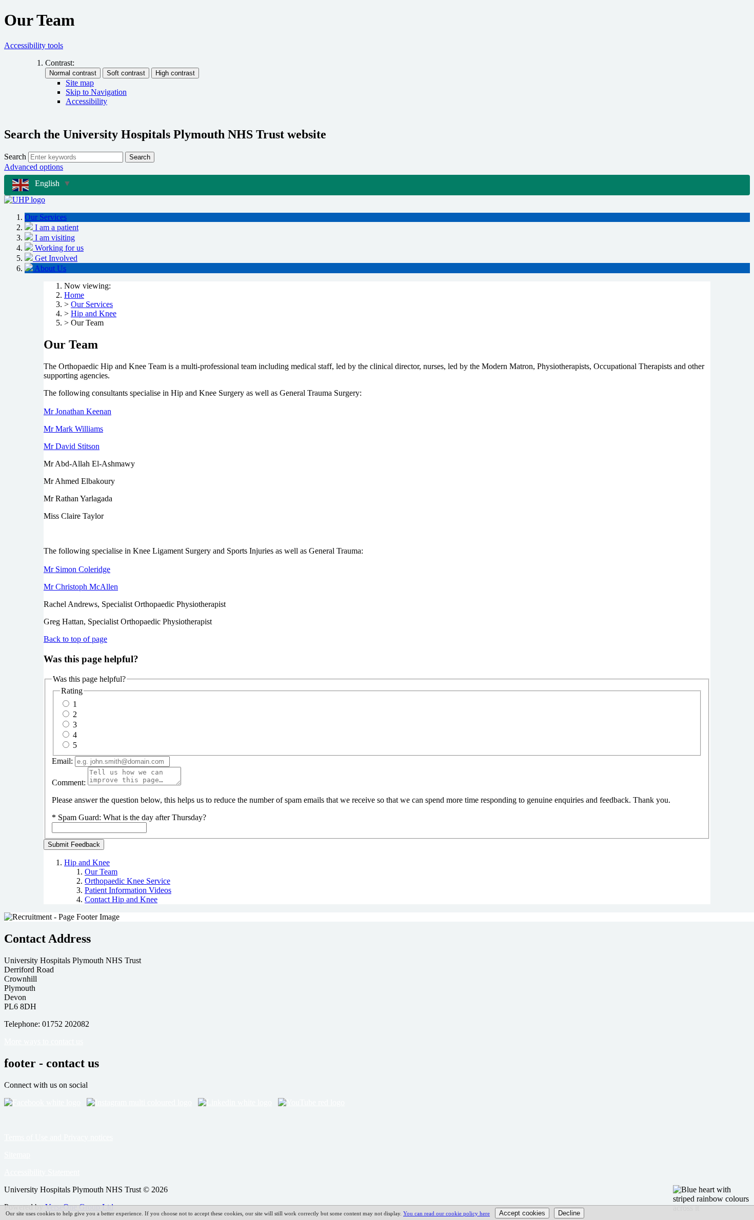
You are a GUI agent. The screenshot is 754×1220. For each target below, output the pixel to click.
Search (15, 156)
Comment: (69, 782)
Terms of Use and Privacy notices (58, 1137)
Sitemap (17, 1154)
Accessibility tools (33, 45)
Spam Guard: (132, 817)
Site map (80, 82)
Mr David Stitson (72, 446)
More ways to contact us (43, 1041)
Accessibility (86, 101)
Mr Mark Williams (73, 428)
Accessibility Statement (42, 1172)
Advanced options (33, 166)
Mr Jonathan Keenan (77, 411)
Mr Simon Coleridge (77, 569)
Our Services (92, 304)
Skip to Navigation (96, 92)
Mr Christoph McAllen (81, 586)
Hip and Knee (93, 313)
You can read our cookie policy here (446, 1213)
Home (74, 295)
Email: (62, 761)
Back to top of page (75, 639)
